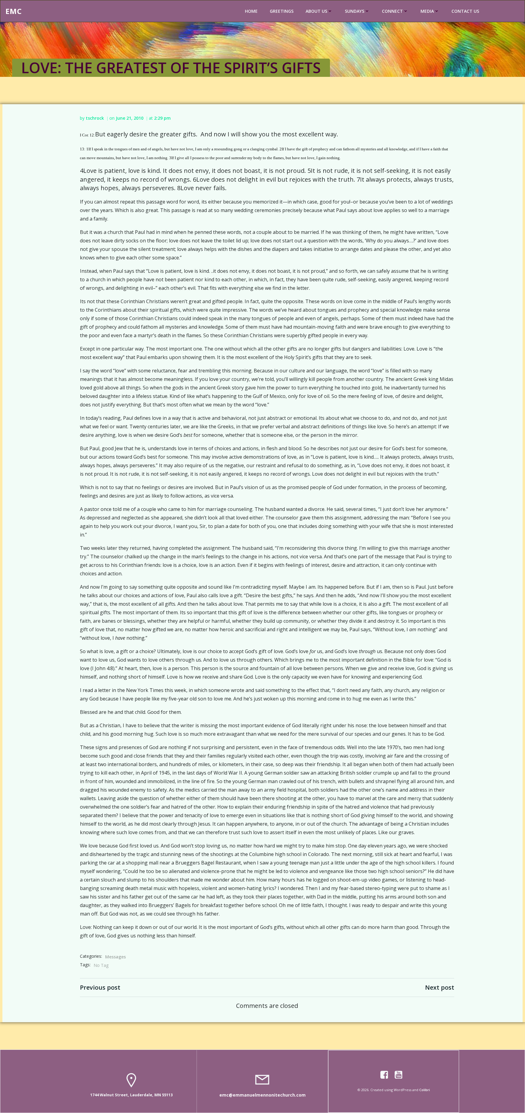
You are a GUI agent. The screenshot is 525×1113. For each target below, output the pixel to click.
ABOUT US (316, 11)
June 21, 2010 (129, 118)
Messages (115, 957)
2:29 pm (162, 118)
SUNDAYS (354, 11)
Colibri (424, 1089)
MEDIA (427, 11)
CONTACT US (465, 11)
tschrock (95, 118)
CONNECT (392, 11)
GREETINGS (281, 11)
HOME (251, 11)
